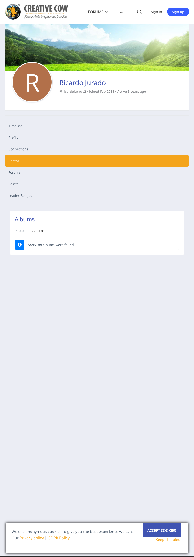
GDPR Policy (59, 537)
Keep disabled (168, 539)
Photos (20, 230)
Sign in (156, 11)
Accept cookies (161, 530)
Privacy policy (32, 537)
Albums (38, 230)
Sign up (178, 11)
